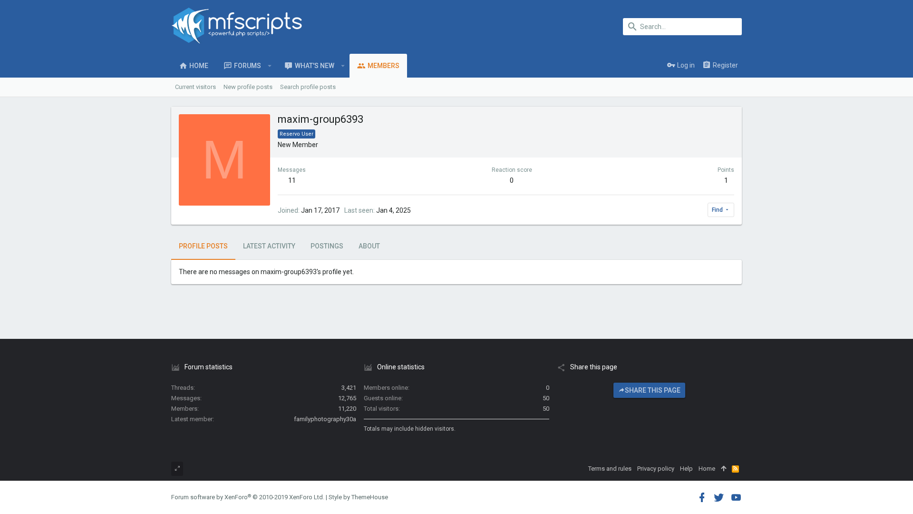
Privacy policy (655, 468)
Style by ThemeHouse (358, 497)
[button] (270, 65)
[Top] (723, 469)
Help (686, 468)
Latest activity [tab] (269, 246)
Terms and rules (609, 468)
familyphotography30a (325, 419)
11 (292, 180)
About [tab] (369, 246)
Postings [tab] (327, 246)
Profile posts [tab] (203, 246)
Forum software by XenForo (247, 497)
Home (707, 468)
